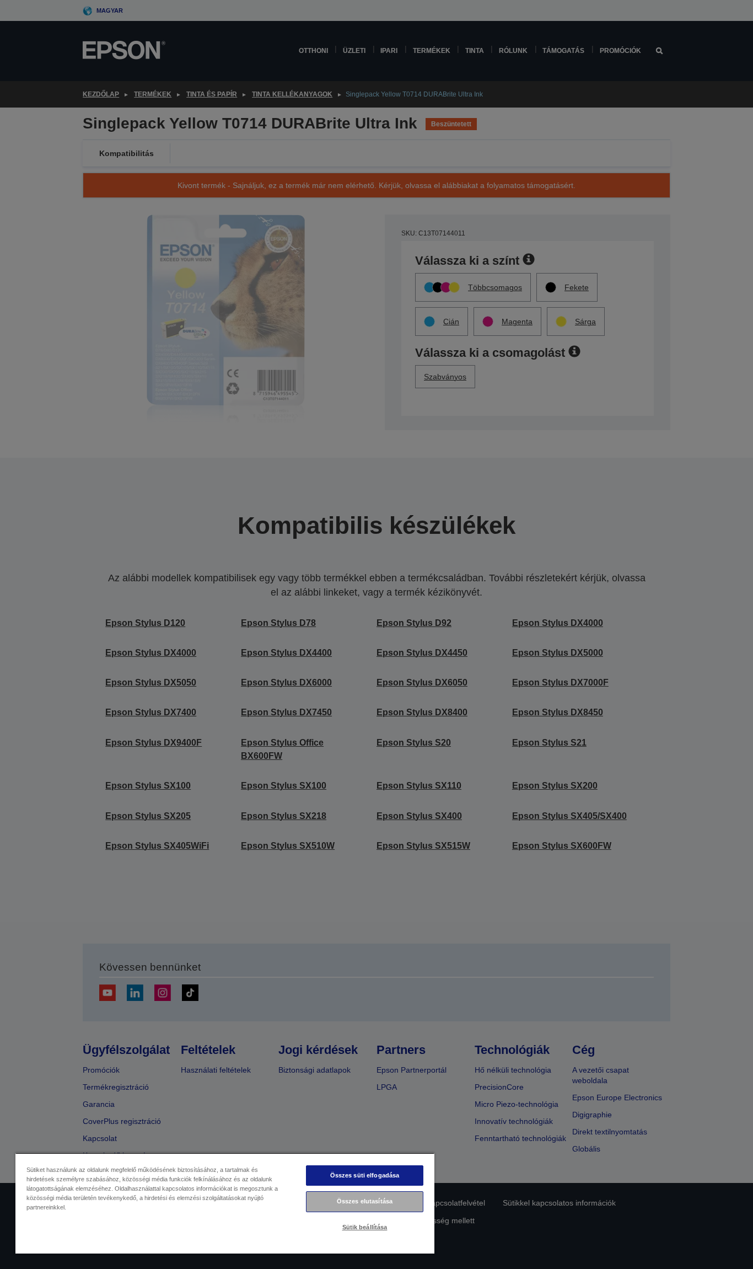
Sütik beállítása (365, 1227)
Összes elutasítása (364, 1201)
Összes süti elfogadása (365, 1175)
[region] (224, 1203)
